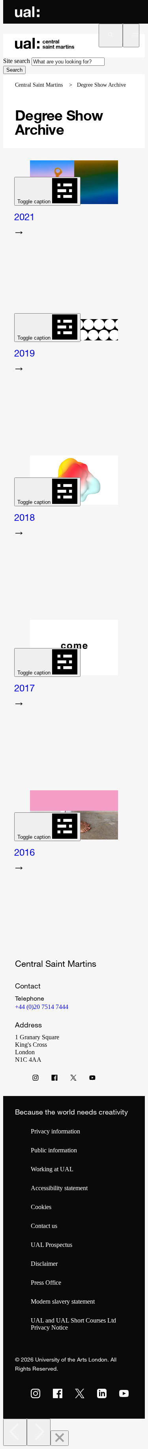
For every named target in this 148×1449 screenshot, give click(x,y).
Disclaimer (44, 1263)
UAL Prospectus (51, 1244)
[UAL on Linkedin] (102, 1393)
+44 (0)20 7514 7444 (41, 1006)
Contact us (44, 1225)
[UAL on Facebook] (57, 1393)
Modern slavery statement (63, 1301)
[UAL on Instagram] (35, 1393)
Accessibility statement (59, 1188)
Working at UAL (52, 1169)
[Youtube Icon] (92, 1079)
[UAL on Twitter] (79, 1393)
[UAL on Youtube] (124, 1393)
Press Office (46, 1282)
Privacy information (55, 1131)
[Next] (39, 1432)
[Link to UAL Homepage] (27, 12)
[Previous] (15, 1432)
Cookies (41, 1207)
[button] (111, 35)
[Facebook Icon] (54, 1079)
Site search (16, 61)
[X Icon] (73, 1079)
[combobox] (68, 62)
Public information (54, 1150)
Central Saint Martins (39, 85)
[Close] (60, 1438)
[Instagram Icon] (35, 1079)
